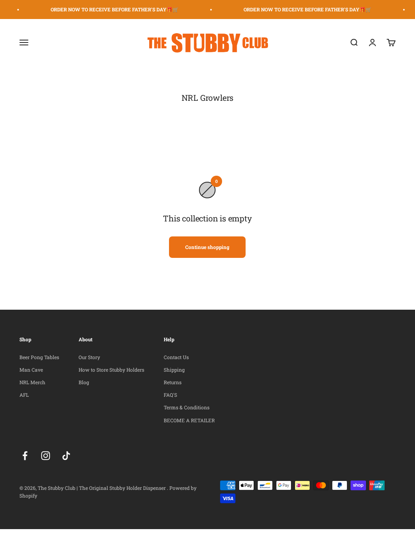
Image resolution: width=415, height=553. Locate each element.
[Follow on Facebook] (24, 455)
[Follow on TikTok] (66, 455)
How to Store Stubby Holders (111, 369)
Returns (173, 382)
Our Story (89, 357)
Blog (84, 382)
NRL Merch (32, 382)
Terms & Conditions (187, 407)
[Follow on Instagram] (45, 455)
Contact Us (176, 357)
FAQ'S (170, 394)
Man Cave (31, 369)
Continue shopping (207, 247)
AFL (24, 394)
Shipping (174, 369)
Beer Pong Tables (39, 357)
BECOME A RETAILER (189, 420)
